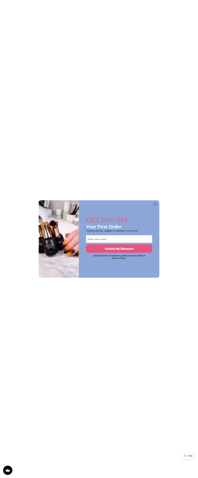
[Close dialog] (155, 204)
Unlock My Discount (119, 248)
